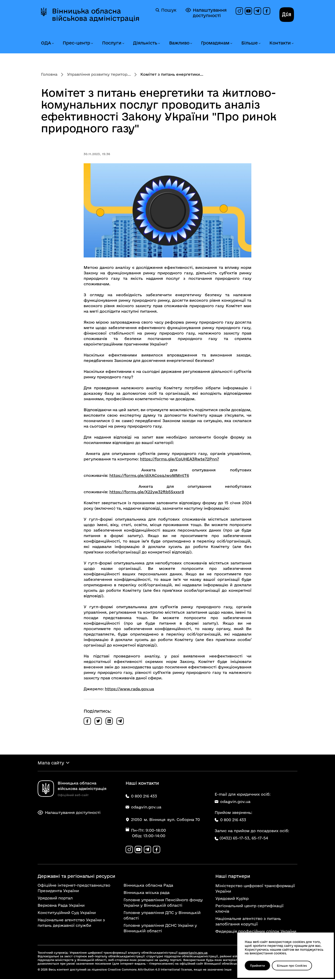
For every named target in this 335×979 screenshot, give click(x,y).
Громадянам (215, 42)
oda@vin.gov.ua (235, 801)
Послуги (111, 42)
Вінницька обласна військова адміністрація (95, 14)
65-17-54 (260, 838)
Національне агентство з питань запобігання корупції (248, 921)
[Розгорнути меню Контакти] (292, 43)
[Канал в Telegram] (257, 11)
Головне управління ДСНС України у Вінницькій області (160, 928)
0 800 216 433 (233, 820)
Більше (249, 42)
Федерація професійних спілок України (255, 931)
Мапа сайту (51, 762)
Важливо (179, 42)
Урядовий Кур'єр (232, 898)
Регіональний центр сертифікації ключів (249, 908)
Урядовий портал (55, 898)
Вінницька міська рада (147, 892)
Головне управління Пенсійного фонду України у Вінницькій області (163, 902)
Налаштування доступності (210, 13)
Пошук (168, 10)
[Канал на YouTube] (248, 11)
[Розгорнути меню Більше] (259, 43)
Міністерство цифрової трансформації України (255, 888)
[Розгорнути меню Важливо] (191, 43)
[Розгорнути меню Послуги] (123, 43)
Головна (49, 74)
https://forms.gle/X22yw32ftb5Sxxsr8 (146, 492)
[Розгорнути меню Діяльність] (158, 43)
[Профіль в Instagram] (239, 11)
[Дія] (286, 14)
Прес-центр (76, 42)
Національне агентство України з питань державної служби (71, 922)
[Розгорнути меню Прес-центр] (91, 43)
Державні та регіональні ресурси (76, 876)
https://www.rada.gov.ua (129, 689)
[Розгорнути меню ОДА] (52, 43)
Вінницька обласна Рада (148, 885)
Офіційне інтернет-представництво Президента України (74, 888)
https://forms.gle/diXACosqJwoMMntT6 (149, 475)
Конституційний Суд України (67, 912)
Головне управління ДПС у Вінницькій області (162, 915)
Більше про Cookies (292, 965)
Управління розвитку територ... (99, 74)
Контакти (280, 42)
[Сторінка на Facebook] (266, 11)
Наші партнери (232, 876)
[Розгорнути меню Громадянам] (231, 43)
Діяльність (145, 42)
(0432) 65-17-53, (234, 838)
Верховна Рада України (61, 905)
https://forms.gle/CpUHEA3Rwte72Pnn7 (179, 459)
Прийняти (257, 965)
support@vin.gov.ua (193, 952)
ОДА (46, 42)
